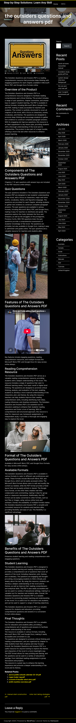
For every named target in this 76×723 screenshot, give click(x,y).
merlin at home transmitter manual (63, 66)
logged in (18, 712)
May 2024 (61, 227)
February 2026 (63, 144)
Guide (60, 252)
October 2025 (63, 159)
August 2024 (62, 216)
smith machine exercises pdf (20, 682)
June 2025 (62, 176)
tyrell (24, 73)
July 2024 (61, 220)
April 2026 (61, 136)
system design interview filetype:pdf (63, 80)
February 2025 (63, 191)
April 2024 (62, 231)
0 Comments (40, 73)
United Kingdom (64, 270)
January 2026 (63, 148)
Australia (61, 244)
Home (55, 4)
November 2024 (64, 202)
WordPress (31, 721)
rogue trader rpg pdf (17, 677)
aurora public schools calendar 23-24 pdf (25, 675)
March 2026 (62, 140)
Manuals (61, 259)
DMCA (63, 4)
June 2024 (62, 223)
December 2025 (63, 151)
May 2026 (61, 133)
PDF (30, 73)
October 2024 (63, 206)
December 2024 (64, 199)
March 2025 (62, 187)
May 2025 (61, 180)
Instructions (62, 255)
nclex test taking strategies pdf (39, 695)
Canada (60, 248)
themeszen (54, 721)
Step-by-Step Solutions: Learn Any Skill (28, 2)
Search (58, 41)
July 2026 (61, 129)
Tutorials (61, 267)
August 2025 (62, 169)
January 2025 (63, 195)
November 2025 (63, 155)
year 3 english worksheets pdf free (63, 94)
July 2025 (61, 172)
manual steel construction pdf (16, 695)
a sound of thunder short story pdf (22, 679)
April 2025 (61, 184)
